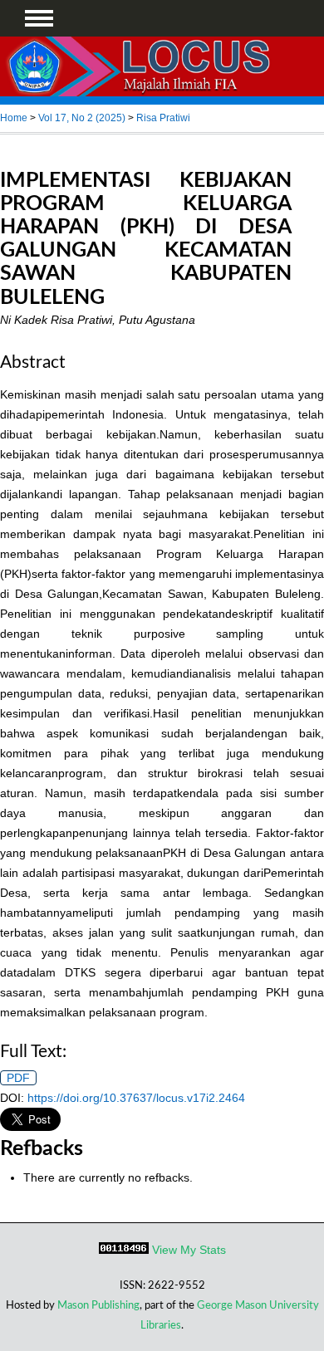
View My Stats (189, 1249)
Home (13, 118)
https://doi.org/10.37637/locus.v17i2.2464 (136, 1097)
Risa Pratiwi (163, 118)
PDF (18, 1077)
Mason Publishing (98, 1305)
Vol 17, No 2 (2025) (81, 118)
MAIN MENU (39, 18)
